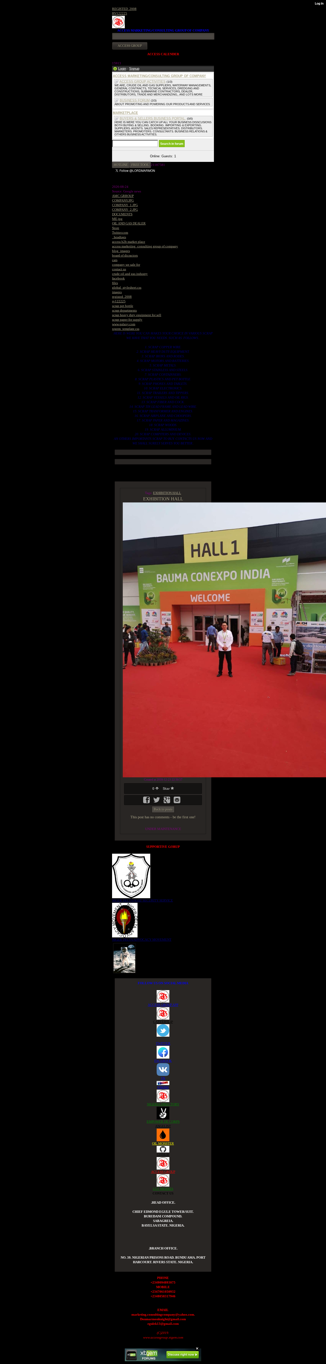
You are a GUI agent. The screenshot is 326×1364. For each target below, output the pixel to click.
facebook (118, 278)
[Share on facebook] (147, 802)
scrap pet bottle (122, 306)
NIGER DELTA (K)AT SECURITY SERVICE (142, 900)
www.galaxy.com (123, 324)
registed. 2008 (122, 297)
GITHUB (163, 1155)
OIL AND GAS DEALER (129, 223)
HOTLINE (121, 165)
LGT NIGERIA (163, 1189)
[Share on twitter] (157, 802)
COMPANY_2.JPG (125, 210)
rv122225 (119, 301)
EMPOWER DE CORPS (163, 1121)
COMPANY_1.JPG (125, 205)
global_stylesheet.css (126, 287)
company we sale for (126, 264)
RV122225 (119, 13)
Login (122, 69)
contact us (119, 269)
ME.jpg (117, 219)
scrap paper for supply (127, 319)
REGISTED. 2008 (124, 9)
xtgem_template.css (125, 329)
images (117, 292)
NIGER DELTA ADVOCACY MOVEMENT (141, 939)
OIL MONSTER (163, 1143)
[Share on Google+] (167, 802)
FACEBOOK (163, 1061)
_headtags (119, 237)
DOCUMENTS (122, 214)
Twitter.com (120, 232)
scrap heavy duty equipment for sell (136, 315)
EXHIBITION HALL (167, 493)
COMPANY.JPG (123, 200)
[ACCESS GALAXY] (124, 958)
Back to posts (163, 809)
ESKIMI (163, 1087)
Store (115, 228)
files (115, 283)
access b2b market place (128, 242)
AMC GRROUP (123, 196)
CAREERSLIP (163, 1022)
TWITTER (163, 1043)
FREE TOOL (140, 165)
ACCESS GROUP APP (163, 1005)
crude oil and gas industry (130, 274)
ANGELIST (163, 1126)
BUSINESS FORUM (135, 100)
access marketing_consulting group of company (145, 246)
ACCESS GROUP (163, 1172)
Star (167, 788)
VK (163, 1078)
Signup (134, 69)
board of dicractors (125, 255)
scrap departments (124, 310)
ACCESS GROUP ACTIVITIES (142, 81)
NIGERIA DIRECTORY (163, 1104)
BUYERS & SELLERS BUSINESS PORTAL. (153, 118)
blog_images (121, 251)
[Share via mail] (177, 802)
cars (114, 260)
